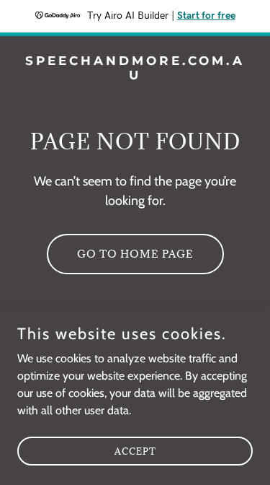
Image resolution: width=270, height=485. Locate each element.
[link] (135, 75)
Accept (135, 450)
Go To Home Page (135, 254)
